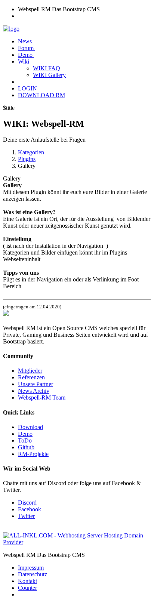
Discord (27, 502)
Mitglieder (30, 370)
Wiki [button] (23, 61)
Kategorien (31, 152)
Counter (27, 588)
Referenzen (31, 377)
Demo (26, 55)
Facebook (29, 509)
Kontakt (27, 581)
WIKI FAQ (46, 68)
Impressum (31, 567)
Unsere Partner (35, 384)
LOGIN (27, 88)
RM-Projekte (33, 454)
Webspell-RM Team (41, 397)
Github (26, 447)
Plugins (27, 159)
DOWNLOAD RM (41, 95)
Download (30, 427)
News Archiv (33, 391)
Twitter (26, 516)
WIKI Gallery (49, 75)
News (25, 41)
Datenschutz (32, 574)
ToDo (25, 440)
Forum (26, 48)
